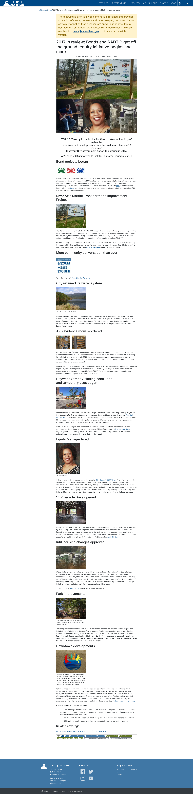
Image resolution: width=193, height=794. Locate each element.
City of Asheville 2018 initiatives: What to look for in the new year (81, 731)
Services (103, 3)
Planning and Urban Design (65, 738)
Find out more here (122, 429)
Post (62, 736)
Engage (164, 3)
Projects (136, 3)
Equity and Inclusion (112, 736)
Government (150, 3)
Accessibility (77, 791)
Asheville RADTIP (126, 738)
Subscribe (122, 774)
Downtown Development (77, 736)
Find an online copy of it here (124, 701)
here (118, 186)
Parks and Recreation (125, 736)
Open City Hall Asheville (80, 278)
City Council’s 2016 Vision (106, 480)
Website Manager (59, 781)
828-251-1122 (57, 778)
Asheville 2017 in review (91, 738)
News (173, 3)
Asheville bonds (104, 738)
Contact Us (56, 783)
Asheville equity (115, 738)
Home (45, 791)
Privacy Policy (65, 791)
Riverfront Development (98, 736)
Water (81, 738)
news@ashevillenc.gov (86, 31)
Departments (119, 3)
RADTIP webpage (93, 247)
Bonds (67, 736)
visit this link (113, 537)
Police (76, 738)
